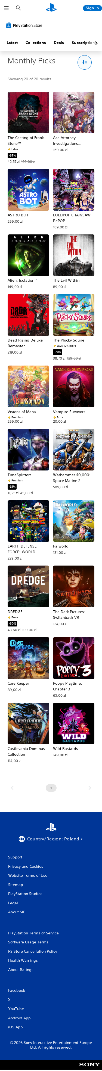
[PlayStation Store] (25, 25)
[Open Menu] (6, 8)
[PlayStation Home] (51, 8)
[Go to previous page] (12, 788)
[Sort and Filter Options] (85, 62)
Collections (36, 42)
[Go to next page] (89, 788)
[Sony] (89, 1068)
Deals (59, 42)
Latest (12, 42)
